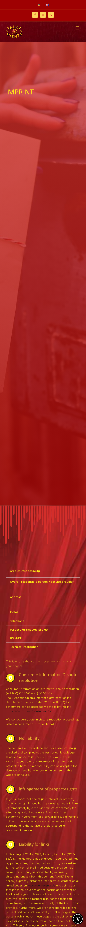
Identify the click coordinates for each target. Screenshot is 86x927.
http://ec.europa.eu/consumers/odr (29, 711)
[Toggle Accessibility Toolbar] (78, 919)
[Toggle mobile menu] (78, 28)
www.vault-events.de (41, 885)
